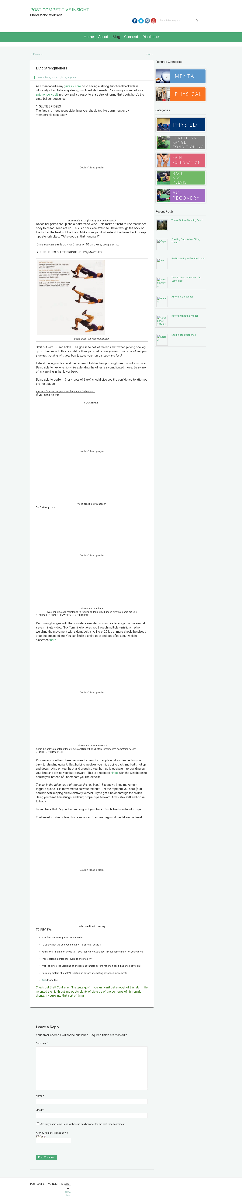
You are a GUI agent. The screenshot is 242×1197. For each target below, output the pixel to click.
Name (40, 1095)
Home (89, 36)
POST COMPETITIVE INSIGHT (59, 9)
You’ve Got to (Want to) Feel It (187, 220)
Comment (42, 1043)
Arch (44, 980)
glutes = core (72, 86)
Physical (71, 77)
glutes (63, 77)
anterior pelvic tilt (47, 94)
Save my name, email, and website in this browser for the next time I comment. (82, 1124)
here (53, 640)
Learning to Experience (183, 334)
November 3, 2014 (47, 77)
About (103, 36)
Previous (36, 54)
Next (150, 54)
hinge (114, 773)
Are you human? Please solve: (52, 1132)
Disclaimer (151, 36)
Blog (116, 36)
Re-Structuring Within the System (188, 258)
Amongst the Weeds (182, 296)
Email (39, 1109)
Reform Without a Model (184, 315)
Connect (131, 36)
